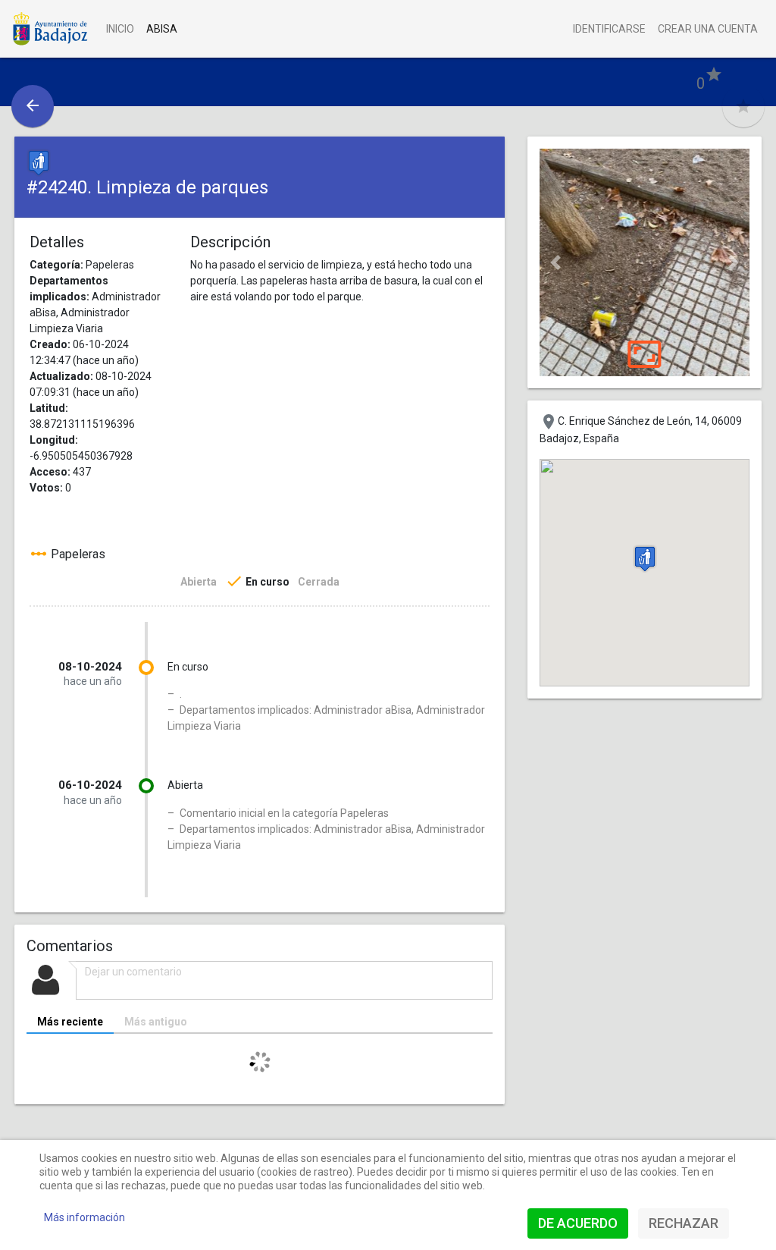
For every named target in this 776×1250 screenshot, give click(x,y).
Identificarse (609, 29)
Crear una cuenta (708, 29)
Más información (84, 1217)
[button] (555, 262)
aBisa (161, 29)
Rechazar (683, 1223)
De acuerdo (578, 1223)
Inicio (120, 29)
